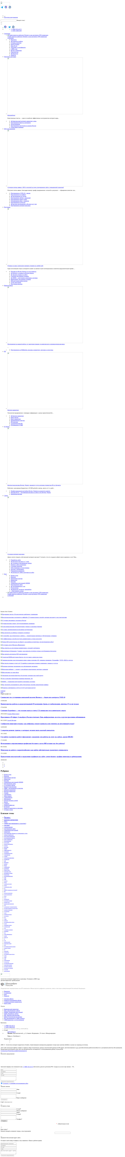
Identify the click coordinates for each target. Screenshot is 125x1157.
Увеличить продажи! (10, 56)
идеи (5, 928)
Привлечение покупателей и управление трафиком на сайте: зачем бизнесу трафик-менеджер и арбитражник (41, 756)
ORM (5, 879)
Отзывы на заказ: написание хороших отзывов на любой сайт (25, 265)
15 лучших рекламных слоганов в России (13, 622)
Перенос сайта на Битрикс (18, 564)
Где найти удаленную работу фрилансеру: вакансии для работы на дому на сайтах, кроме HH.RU (37, 737)
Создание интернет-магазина (15, 554)
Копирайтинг (11, 115)
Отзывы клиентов (16, 43)
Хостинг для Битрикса (17, 569)
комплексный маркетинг (9, 903)
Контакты (14, 39)
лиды (5, 897)
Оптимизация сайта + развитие (20, 201)
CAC (5, 940)
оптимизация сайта (8, 886)
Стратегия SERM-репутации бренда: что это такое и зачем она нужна (21, 658)
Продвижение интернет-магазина (20, 205)
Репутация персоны (16, 284)
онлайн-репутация (8, 883)
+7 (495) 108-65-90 (16, 30)
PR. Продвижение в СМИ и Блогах (14, 1018)
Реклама (13, 581)
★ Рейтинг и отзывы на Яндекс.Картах (22, 273)
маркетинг (7, 832)
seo (4, 888)
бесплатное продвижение (8, 968)
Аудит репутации (16, 282)
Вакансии (7, 991)
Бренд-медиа (14, 417)
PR (5, 351)
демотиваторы (7, 854)
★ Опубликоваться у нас (18, 586)
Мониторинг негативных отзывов (21, 279)
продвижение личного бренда (9, 954)
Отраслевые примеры (17, 127)
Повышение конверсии (17, 571)
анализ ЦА (6, 937)
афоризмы (6, 862)
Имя (18, 1089)
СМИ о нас (14, 49)
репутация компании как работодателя (11, 908)
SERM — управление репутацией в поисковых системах (17, 683)
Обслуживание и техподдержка (20, 568)
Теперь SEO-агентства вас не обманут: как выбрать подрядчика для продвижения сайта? (26, 643)
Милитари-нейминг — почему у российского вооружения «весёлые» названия (24, 671)
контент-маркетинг (11, 820)
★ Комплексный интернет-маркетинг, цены (23, 121)
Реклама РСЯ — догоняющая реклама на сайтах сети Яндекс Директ (31, 492)
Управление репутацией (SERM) (20, 583)
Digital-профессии (9, 805)
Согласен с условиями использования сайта (15, 1083)
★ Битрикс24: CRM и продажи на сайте (22, 572)
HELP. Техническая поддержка (13, 1017)
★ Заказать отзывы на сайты (19, 274)
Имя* (18, 1112)
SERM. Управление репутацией (13, 1012)
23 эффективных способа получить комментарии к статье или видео (20, 640)
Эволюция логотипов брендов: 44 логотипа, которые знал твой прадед (21, 677)
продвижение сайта (9, 828)
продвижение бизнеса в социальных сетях (15, 833)
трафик (5, 955)
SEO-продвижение (9, 129)
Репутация (7, 207)
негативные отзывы (8, 873)
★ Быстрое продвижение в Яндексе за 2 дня (24, 204)
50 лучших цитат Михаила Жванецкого (12, 646)
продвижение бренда (9, 838)
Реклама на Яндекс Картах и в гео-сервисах (23, 271)
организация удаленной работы (10, 906)
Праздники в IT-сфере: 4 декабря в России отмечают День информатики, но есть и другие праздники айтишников (43, 717)
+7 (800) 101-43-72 (16, 29)
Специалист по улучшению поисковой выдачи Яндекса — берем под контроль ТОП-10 (33, 697)
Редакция (7, 806)
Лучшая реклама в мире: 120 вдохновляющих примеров (17, 625)
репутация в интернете (8, 966)
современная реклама (8, 925)
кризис (5, 885)
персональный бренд (8, 876)
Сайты (6, 495)
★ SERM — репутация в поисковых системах (24, 278)
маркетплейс (6, 951)
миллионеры (6, 899)
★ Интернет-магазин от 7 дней (20, 561)
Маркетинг (14, 580)
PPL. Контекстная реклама (11, 1015)
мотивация (6, 851)
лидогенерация (6, 911)
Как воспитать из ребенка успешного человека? (14, 634)
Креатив (13, 577)
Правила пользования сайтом (12, 1000)
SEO (5, 821)
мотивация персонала (8, 914)
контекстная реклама (7, 943)
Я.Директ (7, 426)
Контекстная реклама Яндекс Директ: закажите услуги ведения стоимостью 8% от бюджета (34, 485)
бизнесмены (6, 874)
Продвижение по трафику (18, 194)
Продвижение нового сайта (19, 199)
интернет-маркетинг (8, 893)
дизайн (5, 919)
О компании (7, 993)
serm (5, 917)
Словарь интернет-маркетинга (13, 1002)
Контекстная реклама (10, 787)
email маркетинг (7, 971)
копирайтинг (6, 931)
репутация (6, 842)
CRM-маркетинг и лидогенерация (14, 1020)
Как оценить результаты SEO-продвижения (13, 655)
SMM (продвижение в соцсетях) (15, 823)
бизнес (7, 817)
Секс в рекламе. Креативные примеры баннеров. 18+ (16, 680)
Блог (5, 574)
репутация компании (9, 836)
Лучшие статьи (8, 809)
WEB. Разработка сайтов (11, 1013)
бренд (5, 896)
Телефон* (19, 1119)
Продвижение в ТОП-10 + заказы (20, 193)
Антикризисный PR (17, 423)
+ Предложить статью (17, 591)
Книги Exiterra (15, 44)
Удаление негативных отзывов (20, 276)
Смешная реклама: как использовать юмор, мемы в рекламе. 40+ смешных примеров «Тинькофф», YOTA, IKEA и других (36, 661)
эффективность (7, 850)
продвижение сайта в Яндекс (9, 922)
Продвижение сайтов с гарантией (21, 198)
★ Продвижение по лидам (18, 196)
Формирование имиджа (18, 420)
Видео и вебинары (16, 50)
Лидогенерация (15, 124)
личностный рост (9, 835)
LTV (5, 905)
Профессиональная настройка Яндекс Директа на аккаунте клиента (30, 491)
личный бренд (6, 952)
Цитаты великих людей (11, 800)
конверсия (6, 920)
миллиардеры (7, 902)
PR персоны (14, 422)
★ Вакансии (14, 53)
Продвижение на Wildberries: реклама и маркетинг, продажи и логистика (32, 350)
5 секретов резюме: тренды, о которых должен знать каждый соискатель (28, 730)
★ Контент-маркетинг (17, 416)
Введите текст (21, 20)
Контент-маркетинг (13, 410)
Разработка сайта (16, 560)
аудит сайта (6, 969)
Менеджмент (8, 796)
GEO (5, 945)
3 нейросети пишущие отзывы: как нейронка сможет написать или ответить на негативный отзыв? (37, 724)
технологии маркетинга (9, 858)
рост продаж (6, 916)
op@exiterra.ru (11, 1031)
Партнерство (14, 52)
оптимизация (7, 867)
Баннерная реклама (16, 494)
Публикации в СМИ (17, 425)
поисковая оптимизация (8, 909)
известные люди (7, 871)
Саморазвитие (8, 797)
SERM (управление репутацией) (10, 890)
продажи (6, 847)
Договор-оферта (8, 999)
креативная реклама (8, 900)
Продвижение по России (18, 202)
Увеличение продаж (16, 578)
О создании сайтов (9, 785)
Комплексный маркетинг (11, 1009)
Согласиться (4, 1051)
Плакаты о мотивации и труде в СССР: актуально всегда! (17, 689)
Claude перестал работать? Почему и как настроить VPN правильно (27, 36)
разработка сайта (7, 926)
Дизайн (6, 793)
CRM (5, 877)
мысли (5, 882)
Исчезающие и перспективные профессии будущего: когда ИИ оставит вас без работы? (33, 743)
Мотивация (7, 799)
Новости (13, 55)
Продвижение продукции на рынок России (23, 125)
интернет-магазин (7, 942)
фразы (5, 865)
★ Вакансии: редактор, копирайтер (21, 589)
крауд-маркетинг (8, 839)
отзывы (5, 856)
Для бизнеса (7, 794)
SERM (5, 848)
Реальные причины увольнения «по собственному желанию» (18, 668)
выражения (6, 868)
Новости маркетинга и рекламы (13, 808)
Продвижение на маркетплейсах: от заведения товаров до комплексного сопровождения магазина (36, 344)
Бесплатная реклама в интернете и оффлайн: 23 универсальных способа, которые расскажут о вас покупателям (33, 619)
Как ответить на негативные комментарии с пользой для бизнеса (19, 649)
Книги (6, 802)
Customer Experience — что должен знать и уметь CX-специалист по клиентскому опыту (33, 710)
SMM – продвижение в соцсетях (13, 788)
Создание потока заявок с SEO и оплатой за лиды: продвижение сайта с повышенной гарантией (35, 187)
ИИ (4, 891)
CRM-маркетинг (7, 960)
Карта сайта (7, 1003)
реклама (7, 825)
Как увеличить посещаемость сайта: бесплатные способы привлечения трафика (24, 686)
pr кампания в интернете (8, 929)
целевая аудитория (7, 948)
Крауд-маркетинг (16, 419)
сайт (5, 861)
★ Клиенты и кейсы (17, 41)
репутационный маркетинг (8, 963)
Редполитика (14, 588)
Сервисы (6, 803)
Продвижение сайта (17, 584)
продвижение (7, 841)
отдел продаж (6, 961)
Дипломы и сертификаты (18, 47)
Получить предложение (11, 17)
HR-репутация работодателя (19, 281)
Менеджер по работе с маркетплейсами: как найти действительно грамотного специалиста (34, 750)
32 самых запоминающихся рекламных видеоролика (16, 631)
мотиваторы (6, 859)
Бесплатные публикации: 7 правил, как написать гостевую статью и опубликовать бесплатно (28, 652)
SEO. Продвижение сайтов (12, 1010)
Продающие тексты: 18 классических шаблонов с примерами (18, 616)
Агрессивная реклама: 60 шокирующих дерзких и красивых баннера (21, 628)
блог (5, 932)
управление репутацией (11, 830)
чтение (5, 957)
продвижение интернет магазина (9, 946)
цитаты (6, 845)
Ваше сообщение (21, 1098)
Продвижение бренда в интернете (21, 122)
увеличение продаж (8, 853)
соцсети (5, 923)
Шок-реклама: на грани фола (9, 674)
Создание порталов (16, 566)
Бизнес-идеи (14, 575)
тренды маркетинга (8, 894)
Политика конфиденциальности (17, 1051)
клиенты (5, 880)
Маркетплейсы (8, 285)
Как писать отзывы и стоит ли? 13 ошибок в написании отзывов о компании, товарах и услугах (29, 665)
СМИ (5, 958)
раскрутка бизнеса (8, 844)
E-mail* (19, 1109)
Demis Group (7, 870)
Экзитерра (7, 33)
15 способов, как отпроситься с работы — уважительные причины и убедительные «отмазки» (28, 637)
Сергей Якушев (11, 720)
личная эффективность (8, 934)
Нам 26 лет (14, 46)
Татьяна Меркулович (13, 714)
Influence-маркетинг (10, 790)
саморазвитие (8, 827)
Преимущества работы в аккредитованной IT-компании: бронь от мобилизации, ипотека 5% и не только (40, 704)
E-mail (18, 1093)
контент (5, 864)
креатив (5, 935)
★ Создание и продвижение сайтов (21, 563)
